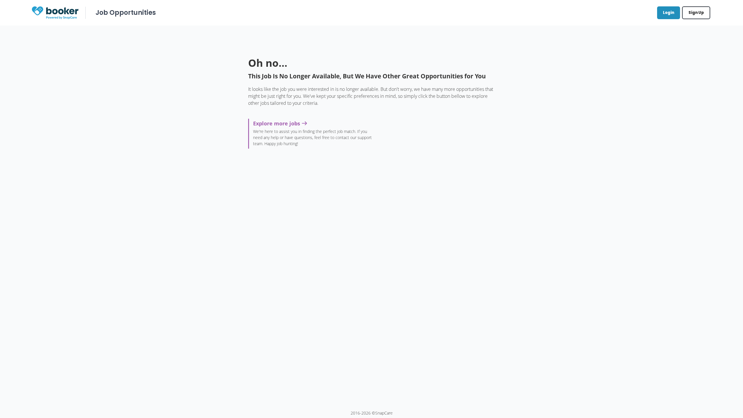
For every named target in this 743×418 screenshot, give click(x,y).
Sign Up (696, 12)
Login (668, 12)
